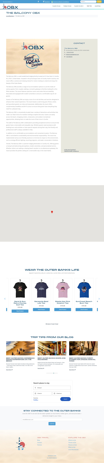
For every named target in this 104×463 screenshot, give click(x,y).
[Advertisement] (52, 28)
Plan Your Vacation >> (7, 1)
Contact (39, 442)
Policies (39, 445)
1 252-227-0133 (70, 52)
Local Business (10, 16)
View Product (15, 311)
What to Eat (71, 447)
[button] (99, 298)
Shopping (98, 6)
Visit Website (69, 56)
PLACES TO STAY (78, 6)
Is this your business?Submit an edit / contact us (71, 150)
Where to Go (72, 440)
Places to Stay (72, 445)
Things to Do (72, 442)
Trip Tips (89, 6)
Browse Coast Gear (52, 324)
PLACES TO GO (56, 6)
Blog (38, 440)
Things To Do (67, 6)
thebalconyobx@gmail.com (72, 54)
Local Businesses (73, 449)
